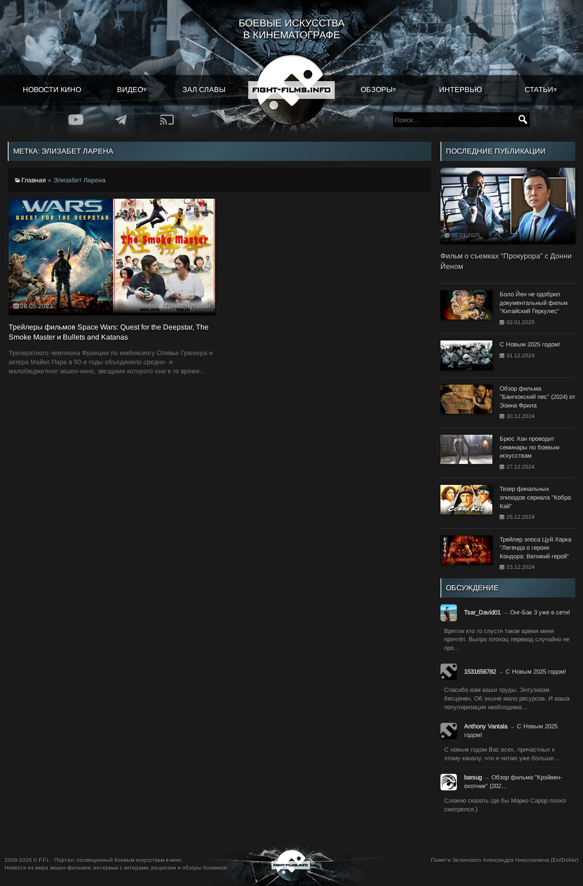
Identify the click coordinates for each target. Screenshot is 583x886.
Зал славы (204, 89)
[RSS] (167, 119)
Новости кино (52, 89)
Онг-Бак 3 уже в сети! (540, 612)
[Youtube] (76, 119)
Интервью (460, 89)
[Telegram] (121, 119)
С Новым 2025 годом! (536, 671)
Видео (130, 89)
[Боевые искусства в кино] (291, 90)
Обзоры (377, 89)
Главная (33, 180)
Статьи (539, 89)
